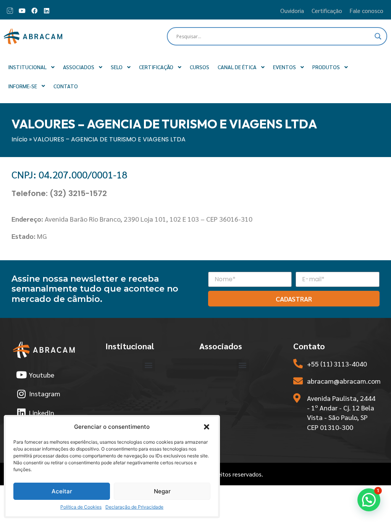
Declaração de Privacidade (134, 507)
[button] (206, 427)
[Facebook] (34, 11)
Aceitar (62, 491)
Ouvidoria (292, 10)
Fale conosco (366, 10)
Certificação (327, 10)
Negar (162, 491)
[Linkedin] (46, 11)
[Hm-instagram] (10, 11)
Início (19, 139)
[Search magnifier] (378, 36)
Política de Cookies (81, 507)
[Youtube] (22, 11)
